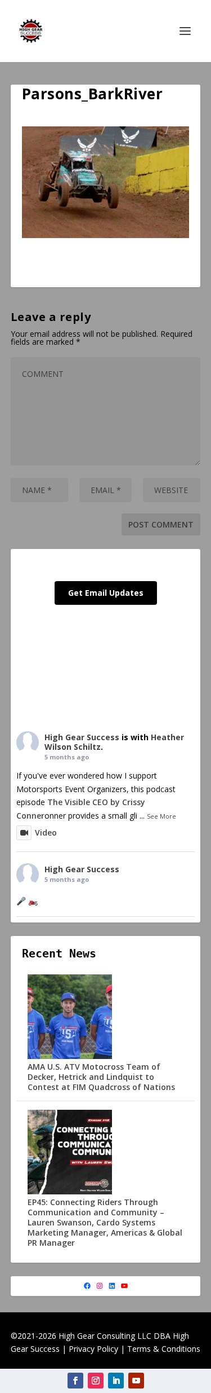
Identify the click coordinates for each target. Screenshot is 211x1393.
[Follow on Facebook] (75, 1380)
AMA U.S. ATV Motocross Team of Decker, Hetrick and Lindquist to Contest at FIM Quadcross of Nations (101, 1076)
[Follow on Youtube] (136, 1380)
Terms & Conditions (163, 1348)
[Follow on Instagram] (96, 1380)
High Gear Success (81, 737)
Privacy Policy (93, 1348)
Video (46, 832)
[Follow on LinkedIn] (116, 1380)
